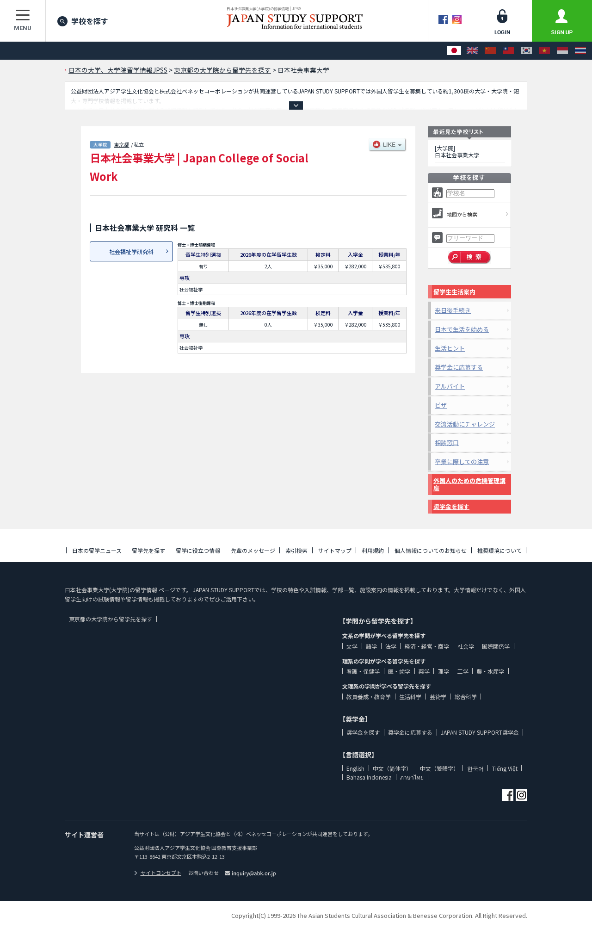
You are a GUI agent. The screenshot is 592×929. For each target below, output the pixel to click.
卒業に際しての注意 (462, 461)
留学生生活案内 (454, 291)
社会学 (465, 646)
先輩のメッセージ (253, 550)
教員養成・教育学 (368, 696)
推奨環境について (499, 550)
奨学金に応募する (459, 367)
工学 (463, 671)
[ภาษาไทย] (580, 51)
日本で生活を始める (462, 329)
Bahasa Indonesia (369, 777)
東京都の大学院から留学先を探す (110, 619)
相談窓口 (447, 442)
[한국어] (526, 51)
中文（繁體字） (439, 768)
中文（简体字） (392, 768)
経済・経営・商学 (427, 646)
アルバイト (450, 386)
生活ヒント (450, 348)
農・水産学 (490, 671)
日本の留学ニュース (97, 550)
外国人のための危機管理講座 (469, 484)
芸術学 (438, 696)
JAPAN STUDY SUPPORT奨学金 (480, 732)
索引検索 (296, 550)
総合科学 (466, 696)
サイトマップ (335, 550)
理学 (443, 671)
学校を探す (89, 20)
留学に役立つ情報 (198, 550)
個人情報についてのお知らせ (431, 550)
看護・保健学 (363, 671)
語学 (371, 646)
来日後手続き (453, 310)
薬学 (424, 671)
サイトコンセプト (161, 872)
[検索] (469, 257)
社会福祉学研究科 (131, 251)
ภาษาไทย (412, 777)
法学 (390, 646)
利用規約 (373, 550)
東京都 (121, 144)
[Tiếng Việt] (544, 51)
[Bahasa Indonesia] (562, 51)
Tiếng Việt (505, 768)
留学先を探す (148, 550)
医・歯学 (399, 671)
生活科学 (410, 696)
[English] (472, 51)
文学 (352, 646)
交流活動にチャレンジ (465, 424)
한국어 (475, 768)
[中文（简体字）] (490, 51)
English (355, 768)
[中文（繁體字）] (508, 51)
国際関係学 (496, 646)
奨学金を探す (451, 506)
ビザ (441, 405)
